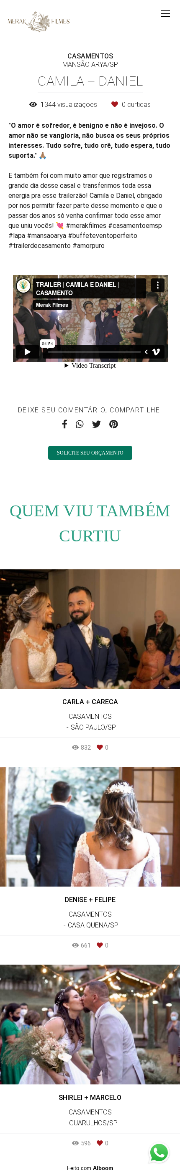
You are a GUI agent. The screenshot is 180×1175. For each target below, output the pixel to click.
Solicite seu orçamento (90, 453)
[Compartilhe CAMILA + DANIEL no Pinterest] (113, 424)
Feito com (90, 1168)
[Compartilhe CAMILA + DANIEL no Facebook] (64, 424)
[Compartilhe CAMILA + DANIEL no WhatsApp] (80, 424)
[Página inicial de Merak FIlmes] (38, 22)
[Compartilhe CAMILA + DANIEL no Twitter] (96, 424)
